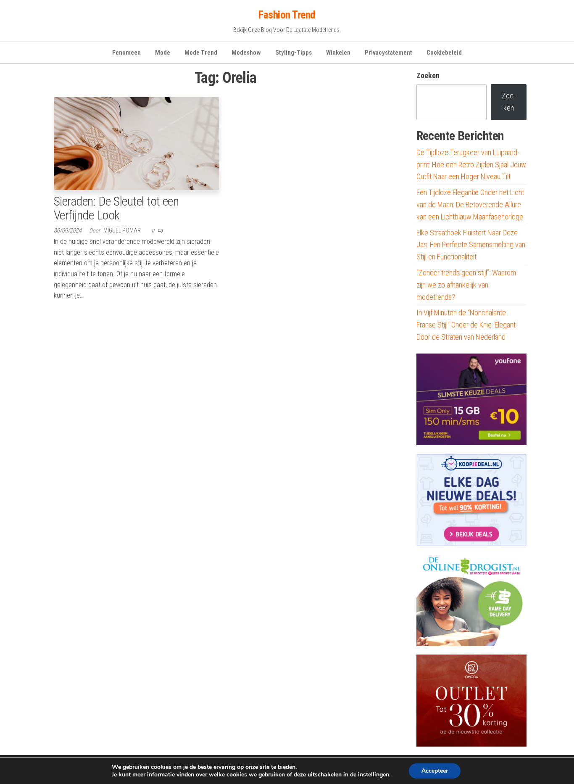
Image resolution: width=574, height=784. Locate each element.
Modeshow (246, 52)
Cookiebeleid (444, 52)
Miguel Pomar (122, 230)
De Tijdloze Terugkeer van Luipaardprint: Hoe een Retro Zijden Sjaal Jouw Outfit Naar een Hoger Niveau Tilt (471, 164)
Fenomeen (126, 52)
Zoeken (428, 75)
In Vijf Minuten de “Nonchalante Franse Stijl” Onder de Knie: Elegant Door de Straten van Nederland (466, 324)
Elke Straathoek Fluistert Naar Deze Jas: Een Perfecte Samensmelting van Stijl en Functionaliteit (470, 244)
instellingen (373, 775)
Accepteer (434, 771)
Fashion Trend (286, 14)
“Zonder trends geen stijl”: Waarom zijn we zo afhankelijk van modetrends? (466, 284)
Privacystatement (388, 52)
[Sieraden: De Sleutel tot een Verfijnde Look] (136, 142)
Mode (162, 52)
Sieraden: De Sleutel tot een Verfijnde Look (116, 208)
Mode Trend (200, 52)
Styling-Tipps (293, 52)
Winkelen (338, 52)
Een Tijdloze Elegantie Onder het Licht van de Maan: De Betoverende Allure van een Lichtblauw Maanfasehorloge (470, 204)
